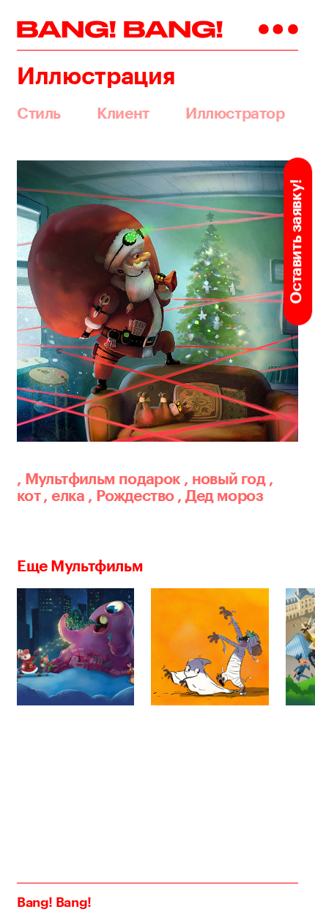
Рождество (131, 495)
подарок (150, 478)
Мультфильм (66, 478)
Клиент (123, 113)
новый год (224, 478)
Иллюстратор (234, 113)
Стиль (39, 113)
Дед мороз (220, 495)
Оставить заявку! (296, 241)
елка (63, 495)
